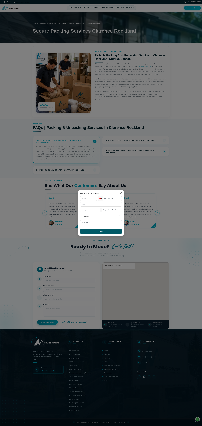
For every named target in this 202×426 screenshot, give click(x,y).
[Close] (120, 193)
